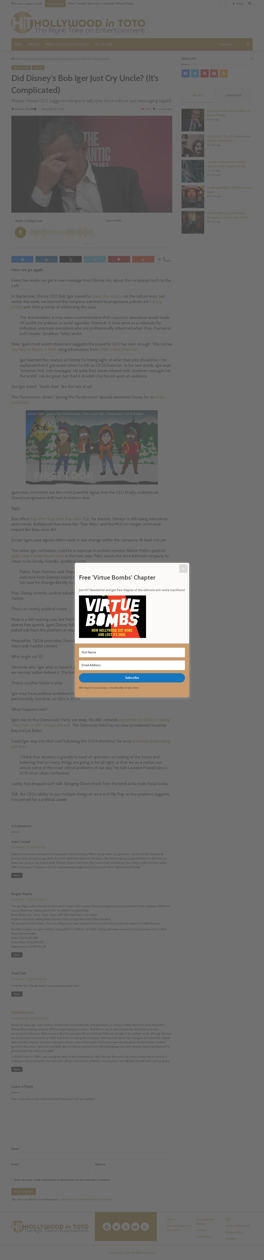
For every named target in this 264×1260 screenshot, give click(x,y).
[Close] (183, 569)
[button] (132, 617)
